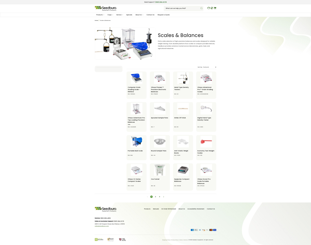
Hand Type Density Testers (181, 88)
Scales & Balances (105, 20)
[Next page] (163, 197)
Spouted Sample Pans (159, 118)
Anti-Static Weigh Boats (181, 152)
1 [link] (151, 197)
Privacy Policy (174, 240)
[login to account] (208, 8)
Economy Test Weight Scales (205, 152)
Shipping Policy (166, 240)
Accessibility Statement (195, 209)
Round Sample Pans (158, 151)
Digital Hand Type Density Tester (204, 119)
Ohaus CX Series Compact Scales (134, 180)
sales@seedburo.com (102, 226)
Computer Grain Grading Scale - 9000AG (134, 89)
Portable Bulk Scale (135, 151)
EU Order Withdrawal (169, 209)
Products (147, 209)
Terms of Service (183, 240)
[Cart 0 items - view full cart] (215, 8)
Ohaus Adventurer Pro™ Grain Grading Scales (205, 89)
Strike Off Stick (180, 118)
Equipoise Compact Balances (181, 180)
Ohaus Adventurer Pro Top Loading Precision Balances (136, 120)
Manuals (156, 209)
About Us (182, 209)
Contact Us (211, 209)
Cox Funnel (155, 179)
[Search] (201, 8)
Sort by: (200, 67)
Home (96, 20)
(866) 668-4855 (103, 218)
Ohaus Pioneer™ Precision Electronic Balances (158, 89)
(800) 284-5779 (161, 2)
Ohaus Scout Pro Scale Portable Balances (203, 181)
